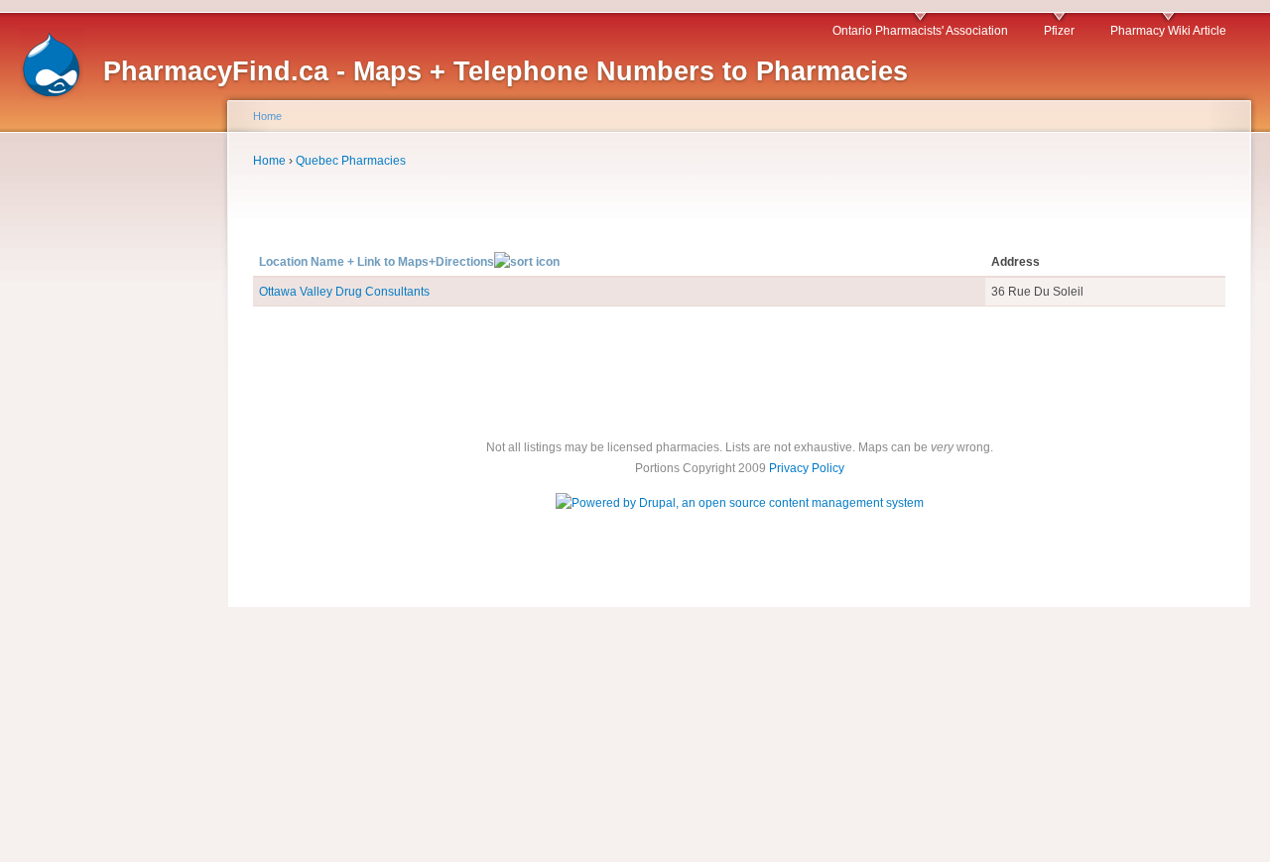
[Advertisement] (99, 454)
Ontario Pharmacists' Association (920, 31)
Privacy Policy (806, 468)
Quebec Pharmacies (351, 161)
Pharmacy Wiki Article (1168, 31)
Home (267, 116)
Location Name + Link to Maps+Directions (376, 262)
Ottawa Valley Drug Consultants (344, 292)
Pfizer (1059, 31)
